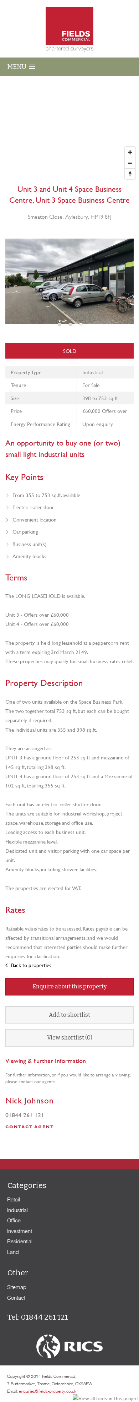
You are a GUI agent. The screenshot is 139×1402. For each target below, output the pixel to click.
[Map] (69, 129)
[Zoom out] (130, 163)
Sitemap (16, 1287)
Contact (16, 1297)
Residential (19, 1241)
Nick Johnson (29, 1100)
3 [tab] (80, 326)
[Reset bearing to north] (130, 173)
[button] (21, 66)
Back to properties (30, 965)
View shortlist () (69, 1037)
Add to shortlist (69, 1014)
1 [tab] (58, 326)
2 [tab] (69, 326)
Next (124, 287)
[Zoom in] (130, 152)
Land (13, 1252)
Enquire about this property (70, 986)
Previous (14, 287)
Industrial (17, 1210)
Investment (19, 1231)
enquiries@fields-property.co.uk (47, 1391)
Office (14, 1220)
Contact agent (29, 1126)
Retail (13, 1199)
